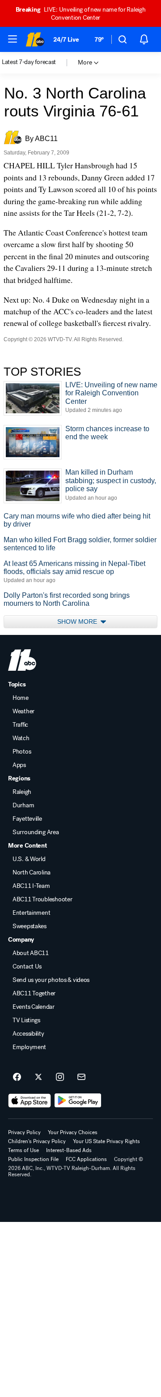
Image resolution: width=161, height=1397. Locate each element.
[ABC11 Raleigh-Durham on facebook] (17, 1077)
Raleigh (22, 792)
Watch (21, 738)
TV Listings (26, 1020)
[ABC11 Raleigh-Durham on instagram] (60, 1077)
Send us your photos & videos (51, 980)
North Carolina (32, 873)
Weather (23, 711)
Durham (23, 805)
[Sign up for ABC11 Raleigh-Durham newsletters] (81, 1077)
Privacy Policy (24, 1132)
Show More (78, 621)
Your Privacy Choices (72, 1132)
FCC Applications (86, 1159)
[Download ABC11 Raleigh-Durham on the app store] (29, 1100)
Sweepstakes (30, 926)
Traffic (20, 725)
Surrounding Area (36, 832)
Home (21, 698)
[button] (12, 39)
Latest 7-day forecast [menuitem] (29, 62)
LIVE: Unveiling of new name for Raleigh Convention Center (81, 13)
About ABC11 (31, 953)
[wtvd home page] (22, 660)
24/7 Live (66, 39)
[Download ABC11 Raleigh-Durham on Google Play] (78, 1100)
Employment (29, 1047)
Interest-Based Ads (69, 1150)
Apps (19, 765)
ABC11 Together (34, 993)
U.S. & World (29, 859)
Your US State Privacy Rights (106, 1141)
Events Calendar (34, 1007)
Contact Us (27, 967)
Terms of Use (23, 1150)
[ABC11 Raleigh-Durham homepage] (34, 39)
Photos (22, 752)
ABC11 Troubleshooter (42, 899)
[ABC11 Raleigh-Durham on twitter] (38, 1077)
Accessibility (28, 1034)
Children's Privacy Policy (37, 1141)
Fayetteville (27, 819)
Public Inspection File (33, 1159)
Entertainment (31, 913)
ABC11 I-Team (31, 886)
